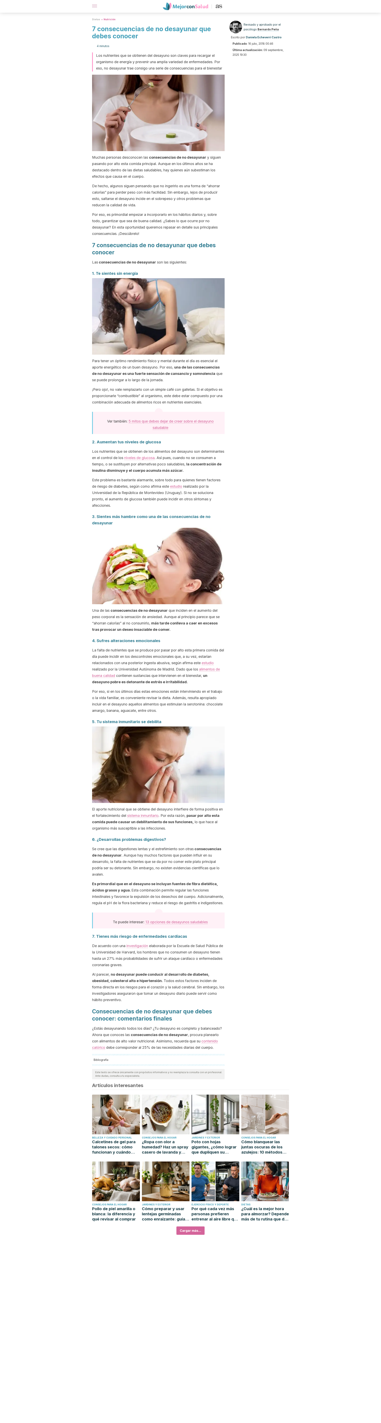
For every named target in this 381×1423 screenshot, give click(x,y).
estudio (176, 486)
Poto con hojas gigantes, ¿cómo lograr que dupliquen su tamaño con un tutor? (214, 1147)
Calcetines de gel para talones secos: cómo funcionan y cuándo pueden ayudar (114, 1147)
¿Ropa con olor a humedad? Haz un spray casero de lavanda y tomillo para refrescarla (165, 1147)
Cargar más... (190, 1231)
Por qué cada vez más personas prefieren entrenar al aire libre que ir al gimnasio (215, 1214)
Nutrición (109, 19)
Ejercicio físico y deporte (210, 1204)
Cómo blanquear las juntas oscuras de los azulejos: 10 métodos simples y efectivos (262, 1147)
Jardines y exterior (205, 1137)
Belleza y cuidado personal (112, 1137)
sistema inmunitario (143, 815)
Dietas (96, 19)
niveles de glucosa (139, 458)
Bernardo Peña (268, 29)
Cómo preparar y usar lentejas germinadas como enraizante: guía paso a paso (163, 1214)
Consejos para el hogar (159, 1137)
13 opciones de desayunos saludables (176, 922)
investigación (137, 946)
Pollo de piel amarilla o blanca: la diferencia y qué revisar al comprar (114, 1213)
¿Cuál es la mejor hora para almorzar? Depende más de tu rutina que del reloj (265, 1214)
